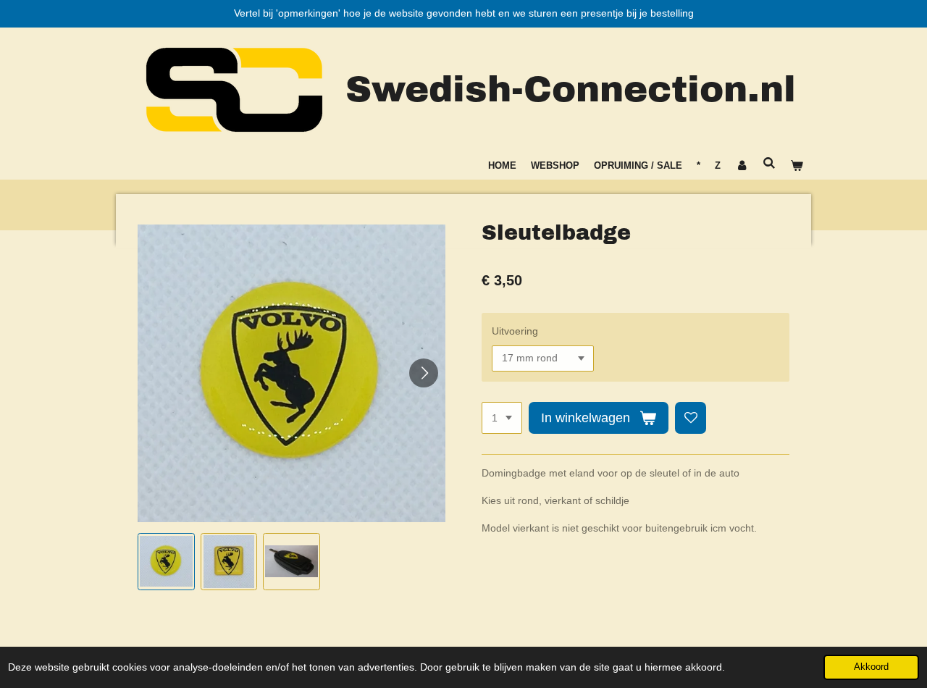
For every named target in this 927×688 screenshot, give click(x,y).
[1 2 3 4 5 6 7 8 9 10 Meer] (502, 418)
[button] (166, 561)
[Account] (741, 166)
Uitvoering (515, 331)
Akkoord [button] (871, 667)
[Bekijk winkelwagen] (797, 166)
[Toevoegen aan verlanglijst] (691, 418)
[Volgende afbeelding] (423, 372)
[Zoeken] (770, 163)
